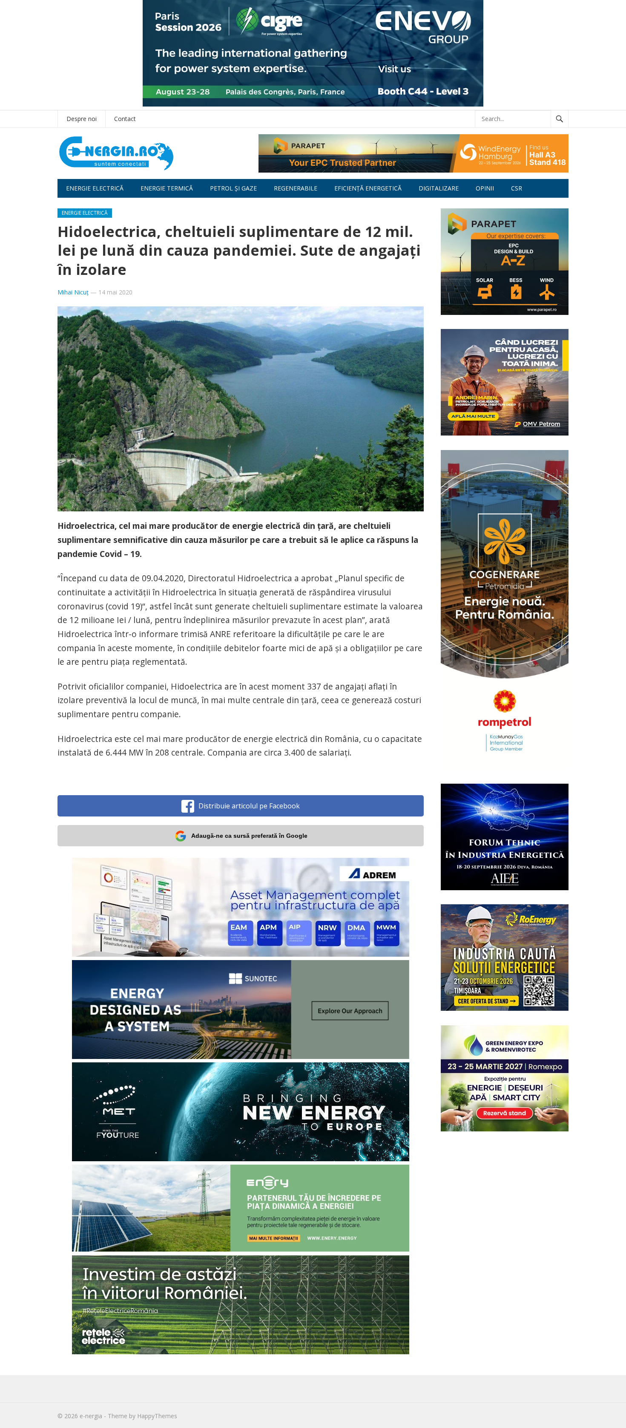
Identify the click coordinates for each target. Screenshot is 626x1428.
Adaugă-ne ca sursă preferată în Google (249, 835)
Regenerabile (295, 188)
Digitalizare (439, 188)
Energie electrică (94, 188)
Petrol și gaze (233, 188)
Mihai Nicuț (73, 292)
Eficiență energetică (368, 188)
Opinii (485, 188)
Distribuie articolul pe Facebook (249, 806)
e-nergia (91, 1416)
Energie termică (167, 188)
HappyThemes (157, 1416)
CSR (516, 188)
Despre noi (81, 119)
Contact (125, 119)
